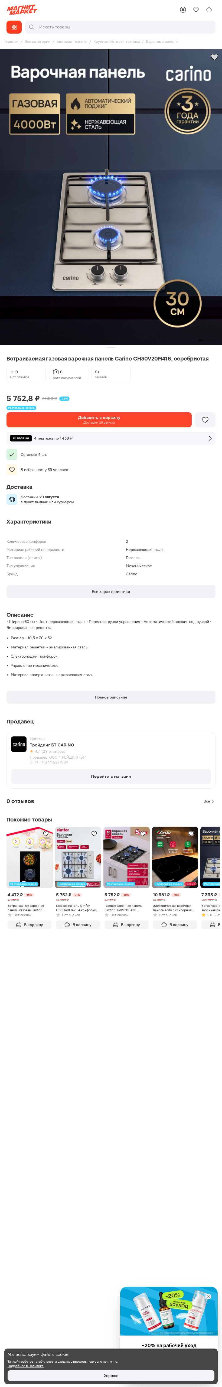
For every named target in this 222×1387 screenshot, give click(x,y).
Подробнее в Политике (26, 1366)
